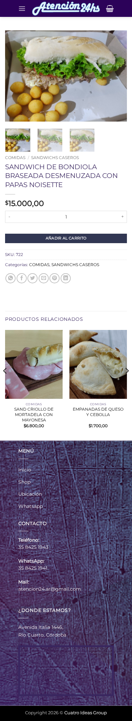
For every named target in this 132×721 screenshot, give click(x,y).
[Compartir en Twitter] (32, 278)
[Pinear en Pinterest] (54, 278)
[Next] (116, 76)
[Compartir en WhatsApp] (10, 278)
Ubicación (30, 494)
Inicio (24, 470)
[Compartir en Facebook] (22, 278)
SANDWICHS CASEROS (55, 157)
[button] (22, 8)
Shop (24, 482)
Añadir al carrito (66, 238)
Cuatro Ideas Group (85, 712)
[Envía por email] (44, 278)
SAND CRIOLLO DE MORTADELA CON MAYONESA (33, 414)
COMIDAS (15, 157)
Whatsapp (30, 506)
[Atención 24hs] (66, 8)
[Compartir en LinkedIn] (66, 278)
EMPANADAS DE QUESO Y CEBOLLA (98, 412)
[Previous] (16, 76)
